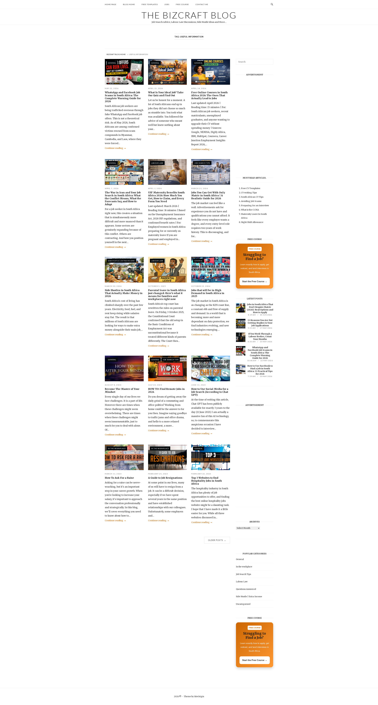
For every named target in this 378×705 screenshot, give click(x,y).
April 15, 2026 (155, 88)
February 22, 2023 (201, 474)
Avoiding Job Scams (251, 201)
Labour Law (157, 163)
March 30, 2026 (113, 286)
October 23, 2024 (200, 286)
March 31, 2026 (199, 188)
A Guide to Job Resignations (165, 477)
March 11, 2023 (113, 474)
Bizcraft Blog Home (116, 54)
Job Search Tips (202, 163)
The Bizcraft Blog (189, 15)
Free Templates (150, 4)
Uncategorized (243, 604)
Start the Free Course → (254, 281)
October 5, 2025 (157, 286)
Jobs (166, 4)
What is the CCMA (250, 209)
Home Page (110, 4)
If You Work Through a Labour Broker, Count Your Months (260, 336)
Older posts (217, 540)
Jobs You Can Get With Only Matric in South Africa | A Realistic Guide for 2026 (208, 195)
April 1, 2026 (155, 188)
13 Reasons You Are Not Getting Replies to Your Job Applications (260, 323)
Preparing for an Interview (255, 205)
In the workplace (117, 448)
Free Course (182, 4)
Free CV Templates (250, 188)
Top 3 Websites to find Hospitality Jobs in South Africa (206, 480)
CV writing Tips (249, 192)
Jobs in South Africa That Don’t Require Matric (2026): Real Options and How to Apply (260, 308)
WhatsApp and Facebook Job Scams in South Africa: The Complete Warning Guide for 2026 (123, 97)
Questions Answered (246, 589)
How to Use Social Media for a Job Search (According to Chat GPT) (209, 391)
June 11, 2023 (198, 385)
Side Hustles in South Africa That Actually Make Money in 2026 (123, 293)
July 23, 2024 (155, 385)
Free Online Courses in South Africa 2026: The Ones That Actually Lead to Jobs (209, 95)
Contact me (201, 4)
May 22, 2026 (111, 88)
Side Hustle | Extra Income (121, 261)
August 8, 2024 (113, 385)
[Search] (270, 60)
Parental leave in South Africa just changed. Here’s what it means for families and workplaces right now (167, 295)
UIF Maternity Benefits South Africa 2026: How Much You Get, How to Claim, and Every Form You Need (166, 197)
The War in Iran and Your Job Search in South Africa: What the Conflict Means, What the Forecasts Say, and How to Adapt (123, 198)
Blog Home (129, 4)
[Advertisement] (254, 123)
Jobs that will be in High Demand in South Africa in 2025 (207, 293)
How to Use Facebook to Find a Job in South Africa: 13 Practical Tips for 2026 (260, 370)
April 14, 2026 (198, 88)
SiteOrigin (199, 696)
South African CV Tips (252, 197)
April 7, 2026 (112, 188)
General (112, 63)
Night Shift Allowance (252, 222)
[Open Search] (272, 4)
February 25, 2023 (158, 474)
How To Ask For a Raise (119, 477)
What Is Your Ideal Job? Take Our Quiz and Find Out (166, 94)
